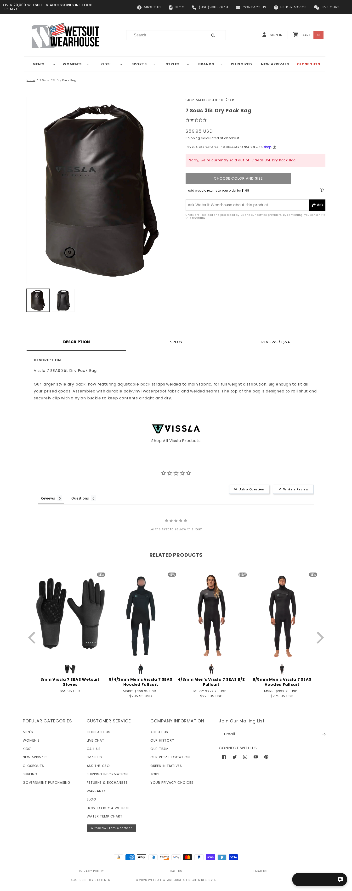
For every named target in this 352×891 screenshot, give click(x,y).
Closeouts (33, 765)
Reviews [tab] (48, 498)
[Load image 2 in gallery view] (63, 300)
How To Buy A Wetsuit (108, 808)
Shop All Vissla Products (175, 440)
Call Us (94, 748)
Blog (91, 799)
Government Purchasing (46, 782)
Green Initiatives (166, 765)
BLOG (179, 7)
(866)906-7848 (213, 7)
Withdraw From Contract (111, 828)
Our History (162, 740)
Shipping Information (107, 774)
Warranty (96, 791)
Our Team (159, 748)
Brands (206, 64)
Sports (139, 64)
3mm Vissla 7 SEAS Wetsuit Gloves (70, 682)
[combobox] (164, 35)
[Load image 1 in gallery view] (38, 300)
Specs (176, 342)
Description (76, 342)
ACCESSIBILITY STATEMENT (91, 880)
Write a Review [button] (296, 489)
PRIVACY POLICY (91, 871)
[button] (40, 64)
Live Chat (95, 740)
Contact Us (98, 732)
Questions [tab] (80, 498)
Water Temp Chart (105, 816)
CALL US (176, 871)
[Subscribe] (323, 734)
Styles (173, 64)
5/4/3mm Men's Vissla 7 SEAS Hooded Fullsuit (140, 682)
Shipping (193, 138)
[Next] (319, 638)
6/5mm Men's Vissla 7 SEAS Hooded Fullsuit (282, 682)
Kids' (106, 64)
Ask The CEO (98, 765)
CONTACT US (254, 7)
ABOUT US (152, 7)
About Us (159, 732)
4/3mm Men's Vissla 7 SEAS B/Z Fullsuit (211, 682)
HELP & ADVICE (293, 7)
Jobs (154, 774)
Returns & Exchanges (107, 782)
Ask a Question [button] (251, 489)
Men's (39, 64)
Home (31, 80)
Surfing (30, 774)
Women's (72, 64)
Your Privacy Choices (171, 782)
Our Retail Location (170, 757)
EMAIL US (260, 871)
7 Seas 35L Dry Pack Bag (58, 80)
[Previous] (33, 638)
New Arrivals (35, 757)
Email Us (94, 757)
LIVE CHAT (331, 7)
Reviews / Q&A (275, 342)
